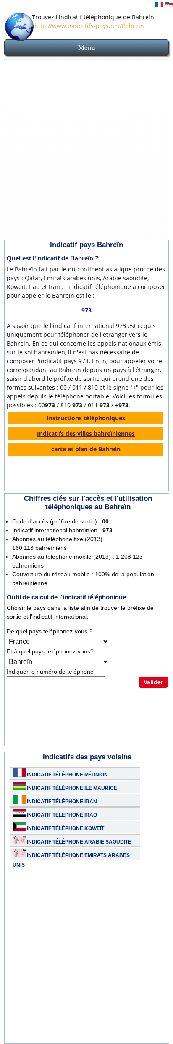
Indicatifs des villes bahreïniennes (86, 433)
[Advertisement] (86, 151)
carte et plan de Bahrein (86, 449)
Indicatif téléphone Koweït (65, 828)
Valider (153, 682)
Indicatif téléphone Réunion (67, 775)
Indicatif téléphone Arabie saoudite (79, 842)
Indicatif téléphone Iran (62, 801)
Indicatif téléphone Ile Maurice (72, 788)
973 (86, 310)
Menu (86, 48)
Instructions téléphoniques (86, 418)
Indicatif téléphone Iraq (62, 815)
